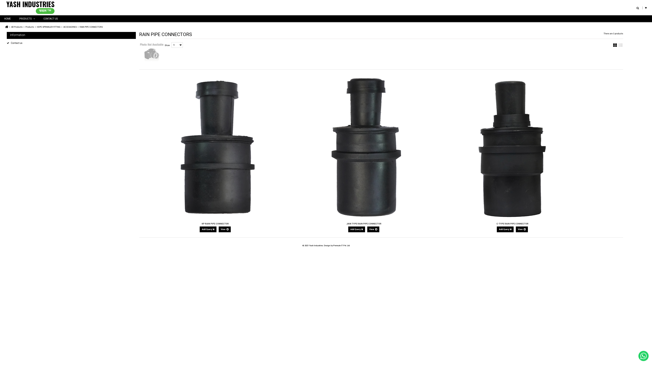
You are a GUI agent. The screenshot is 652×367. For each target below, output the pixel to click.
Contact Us (50, 18)
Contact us (16, 43)
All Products (17, 27)
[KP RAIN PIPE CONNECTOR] (215, 147)
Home (7, 18)
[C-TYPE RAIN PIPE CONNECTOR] (512, 147)
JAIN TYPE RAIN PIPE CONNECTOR (363, 224)
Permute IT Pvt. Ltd (341, 245)
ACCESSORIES (70, 27)
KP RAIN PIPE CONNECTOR (215, 224)
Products (25, 18)
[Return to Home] (6, 27)
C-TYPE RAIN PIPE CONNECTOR (512, 224)
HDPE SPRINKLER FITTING (48, 27)
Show (167, 45)
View (223, 229)
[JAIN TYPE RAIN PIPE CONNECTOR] (363, 147)
